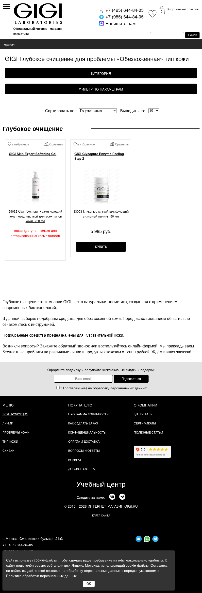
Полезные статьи (148, 432)
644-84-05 (124, 10)
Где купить (143, 414)
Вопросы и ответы (84, 450)
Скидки (8, 450)
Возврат (74, 459)
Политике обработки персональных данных (41, 575)
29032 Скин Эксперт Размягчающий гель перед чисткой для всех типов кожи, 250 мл (35, 216)
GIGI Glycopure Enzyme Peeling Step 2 (99, 156)
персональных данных (128, 387)
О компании (145, 405)
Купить (101, 247)
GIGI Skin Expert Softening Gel (32, 153)
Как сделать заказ (83, 423)
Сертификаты (145, 423)
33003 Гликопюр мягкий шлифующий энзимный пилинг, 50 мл (100, 213)
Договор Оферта (81, 469)
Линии (7, 423)
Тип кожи (10, 441)
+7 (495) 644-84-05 (17, 544)
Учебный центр (101, 483)
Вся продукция (15, 414)
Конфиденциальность (87, 432)
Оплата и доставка (84, 441)
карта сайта (101, 515)
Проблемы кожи (16, 432)
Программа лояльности (88, 414)
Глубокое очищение (32, 128)
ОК (88, 584)
